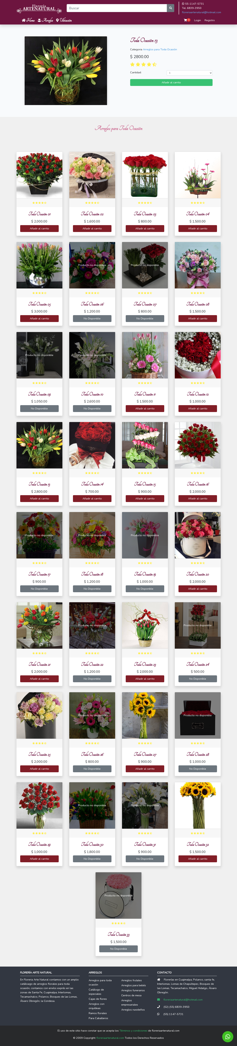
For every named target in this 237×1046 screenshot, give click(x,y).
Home (30, 20)
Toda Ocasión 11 (144, 394)
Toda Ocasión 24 (197, 664)
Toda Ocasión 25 (39, 754)
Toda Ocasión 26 (92, 754)
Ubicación (65, 20)
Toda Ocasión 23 (145, 664)
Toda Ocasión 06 (92, 304)
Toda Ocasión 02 (92, 214)
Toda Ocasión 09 (39, 394)
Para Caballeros (98, 1018)
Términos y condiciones (133, 1030)
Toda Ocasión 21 (39, 664)
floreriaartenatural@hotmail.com (201, 12)
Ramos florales (98, 1013)
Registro (210, 20)
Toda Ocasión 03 (145, 214)
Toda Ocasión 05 (39, 304)
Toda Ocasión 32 (198, 844)
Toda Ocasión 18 (92, 574)
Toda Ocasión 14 (92, 484)
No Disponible (92, 318)
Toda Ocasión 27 (145, 754)
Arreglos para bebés (133, 985)
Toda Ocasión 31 (145, 844)
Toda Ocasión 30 (92, 844)
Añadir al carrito (171, 82)
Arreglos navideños (133, 1009)
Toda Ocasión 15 (145, 484)
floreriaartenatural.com (110, 1038)
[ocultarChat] (227, 1036)
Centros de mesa (131, 995)
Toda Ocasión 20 (197, 574)
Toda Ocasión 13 (39, 484)
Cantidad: (135, 72)
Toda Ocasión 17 (39, 574)
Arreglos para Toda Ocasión (160, 49)
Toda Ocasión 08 (197, 304)
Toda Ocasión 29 (39, 844)
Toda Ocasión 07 (145, 304)
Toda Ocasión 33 (118, 934)
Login (197, 20)
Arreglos (47, 20)
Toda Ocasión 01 (39, 214)
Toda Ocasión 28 (198, 754)
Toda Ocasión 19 (145, 574)
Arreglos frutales (131, 980)
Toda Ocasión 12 (197, 394)
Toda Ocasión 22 (92, 664)
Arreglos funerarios (133, 990)
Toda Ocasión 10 (92, 394)
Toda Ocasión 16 (197, 484)
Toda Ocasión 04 (197, 214)
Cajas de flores (98, 999)
